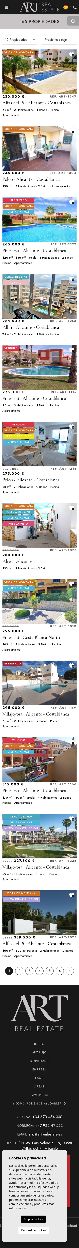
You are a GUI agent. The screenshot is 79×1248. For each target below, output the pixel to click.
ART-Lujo (39, 1052)
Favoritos (39, 1095)
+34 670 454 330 (47, 1116)
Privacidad (68, 1225)
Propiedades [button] (39, 1061)
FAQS (39, 1078)
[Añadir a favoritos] (72, 54)
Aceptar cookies (33, 1219)
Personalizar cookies (33, 1230)
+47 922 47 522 (49, 1125)
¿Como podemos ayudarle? (38, 1103)
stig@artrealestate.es (45, 1134)
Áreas (39, 1086)
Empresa (39, 1069)
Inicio (39, 1044)
